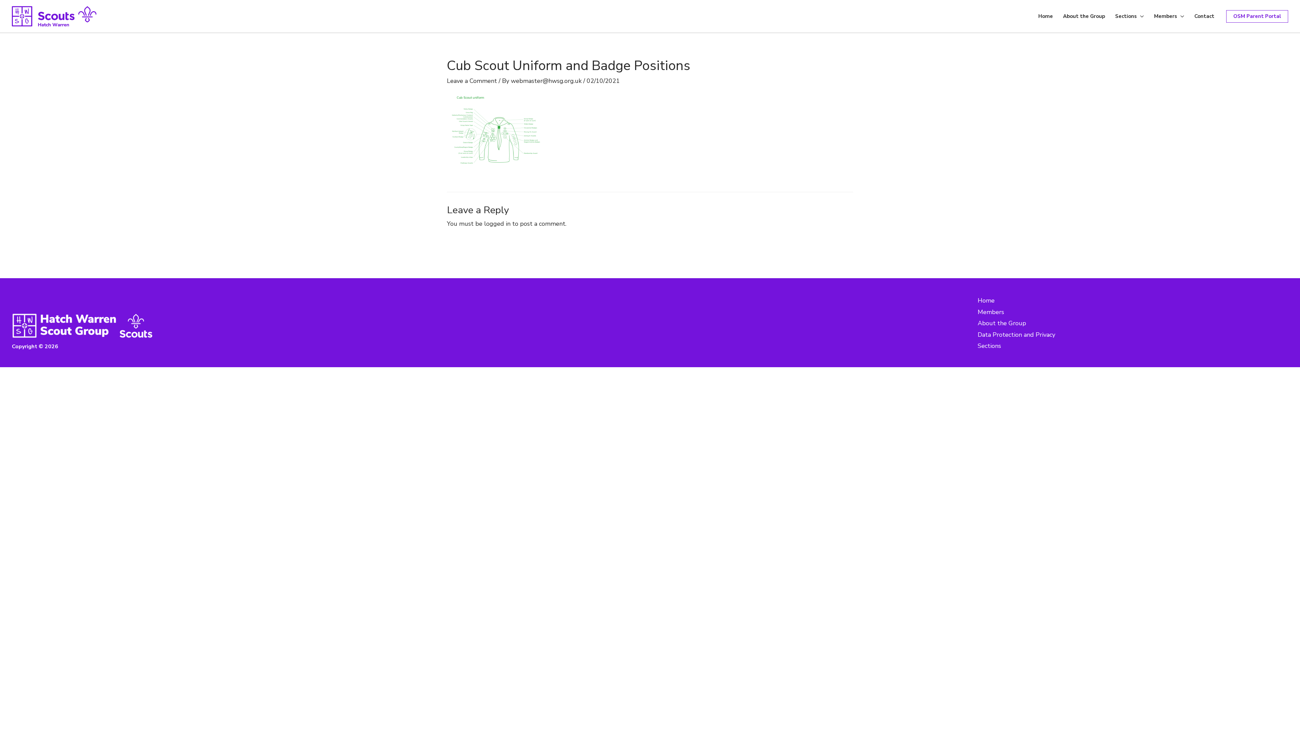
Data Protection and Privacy (1016, 335)
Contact (1204, 16)
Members (1165, 16)
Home (1045, 16)
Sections (1126, 16)
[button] (1257, 16)
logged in (497, 224)
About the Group (1084, 16)
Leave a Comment (472, 81)
